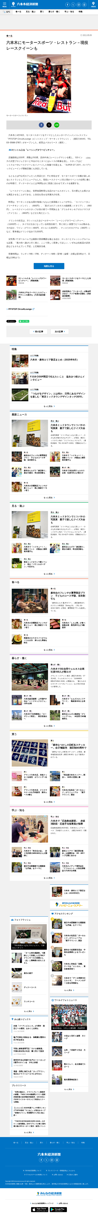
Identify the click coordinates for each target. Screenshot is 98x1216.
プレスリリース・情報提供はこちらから (61, 1170)
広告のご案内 (73, 1175)
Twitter (73, 5)
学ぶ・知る (69, 11)
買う (42, 11)
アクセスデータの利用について (36, 1175)
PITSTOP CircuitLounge (20, 309)
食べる (18, 11)
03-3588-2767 (13, 142)
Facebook (67, 5)
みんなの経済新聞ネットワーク (49, 1194)
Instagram (79, 5)
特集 (81, 11)
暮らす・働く (54, 11)
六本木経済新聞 (24, 4)
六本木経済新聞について (33, 1170)
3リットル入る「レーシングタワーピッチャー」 (33, 150)
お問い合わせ (58, 1175)
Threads (84, 5)
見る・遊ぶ (30, 11)
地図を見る (49, 266)
